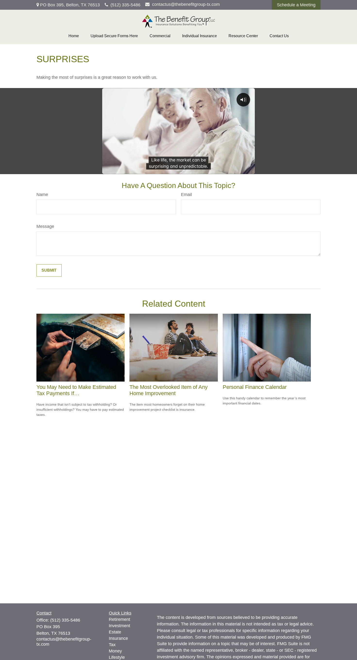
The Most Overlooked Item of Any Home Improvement (168, 390)
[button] (74, 36)
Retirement (119, 619)
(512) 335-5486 (125, 4)
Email (186, 194)
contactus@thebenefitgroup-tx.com (186, 4)
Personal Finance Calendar (255, 387)
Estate (115, 632)
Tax (112, 644)
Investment (119, 625)
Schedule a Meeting (296, 4)
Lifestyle (117, 657)
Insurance (118, 638)
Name (42, 194)
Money (115, 651)
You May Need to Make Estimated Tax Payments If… (76, 390)
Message (45, 226)
